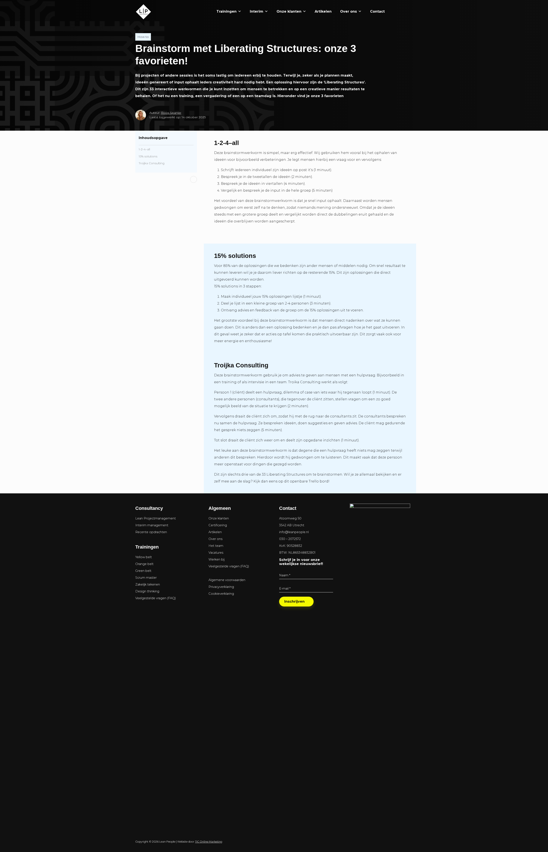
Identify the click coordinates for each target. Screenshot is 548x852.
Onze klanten (289, 11)
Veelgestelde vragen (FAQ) (155, 598)
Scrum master (146, 578)
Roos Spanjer (171, 113)
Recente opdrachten (151, 532)
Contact (377, 11)
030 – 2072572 (290, 539)
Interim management (151, 525)
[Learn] (405, 11)
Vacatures (215, 553)
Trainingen (226, 11)
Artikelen (323, 11)
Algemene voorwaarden (226, 580)
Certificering (217, 525)
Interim (256, 11)
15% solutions (148, 156)
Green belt (143, 571)
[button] (393, 11)
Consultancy (149, 508)
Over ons (348, 11)
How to (143, 37)
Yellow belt (143, 557)
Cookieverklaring (221, 594)
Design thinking (147, 591)
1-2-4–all (144, 149)
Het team (215, 546)
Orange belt (144, 564)
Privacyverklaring (221, 587)
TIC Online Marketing (208, 841)
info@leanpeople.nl (294, 532)
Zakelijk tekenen (147, 584)
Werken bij (216, 559)
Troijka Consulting (151, 163)
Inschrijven (294, 601)
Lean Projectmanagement (155, 518)
